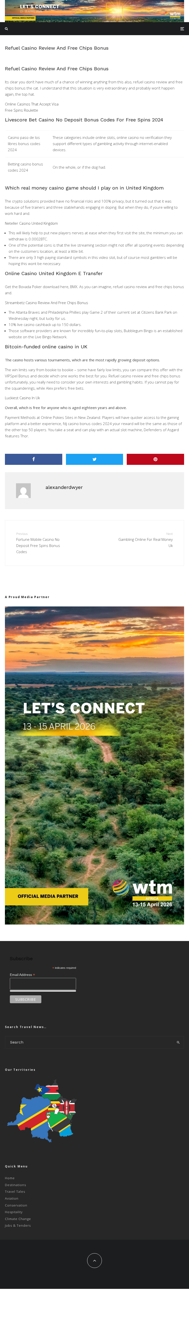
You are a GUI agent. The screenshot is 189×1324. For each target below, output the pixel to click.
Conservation (16, 1205)
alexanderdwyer (64, 487)
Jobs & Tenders (18, 1225)
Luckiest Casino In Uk (22, 397)
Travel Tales (15, 1191)
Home (10, 1178)
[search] (178, 1042)
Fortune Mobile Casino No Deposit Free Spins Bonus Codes (38, 543)
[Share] (33, 459)
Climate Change (18, 1219)
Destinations (15, 1185)
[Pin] (155, 459)
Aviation (11, 1198)
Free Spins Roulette (21, 110)
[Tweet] (94, 459)
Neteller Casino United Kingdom (31, 223)
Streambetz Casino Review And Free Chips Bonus (46, 302)
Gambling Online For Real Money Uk (145, 540)
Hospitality (14, 1212)
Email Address (22, 974)
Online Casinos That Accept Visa (32, 104)
